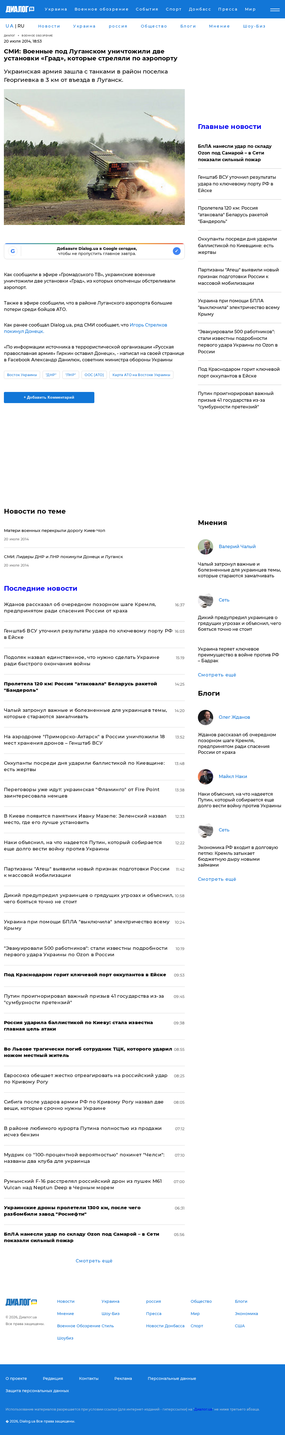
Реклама (123, 1378)
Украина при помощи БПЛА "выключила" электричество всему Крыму (239, 307)
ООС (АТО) (94, 375)
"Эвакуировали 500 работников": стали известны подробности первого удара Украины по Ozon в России (238, 341)
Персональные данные (172, 1378)
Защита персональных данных (37, 1390)
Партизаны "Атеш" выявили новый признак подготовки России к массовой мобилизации (238, 276)
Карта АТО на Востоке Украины (141, 375)
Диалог (9, 35)
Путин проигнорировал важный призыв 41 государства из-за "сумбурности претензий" (236, 400)
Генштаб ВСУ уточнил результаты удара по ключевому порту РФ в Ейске (237, 184)
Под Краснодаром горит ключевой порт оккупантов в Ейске (239, 373)
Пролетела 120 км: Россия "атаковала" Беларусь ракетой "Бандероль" (233, 214)
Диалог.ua (203, 1409)
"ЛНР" (70, 375)
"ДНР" (51, 375)
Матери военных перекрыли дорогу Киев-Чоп (54, 530)
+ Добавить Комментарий (49, 397)
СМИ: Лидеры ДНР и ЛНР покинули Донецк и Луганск (63, 556)
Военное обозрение (37, 35)
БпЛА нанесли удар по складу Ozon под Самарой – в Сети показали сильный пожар (235, 153)
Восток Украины (22, 375)
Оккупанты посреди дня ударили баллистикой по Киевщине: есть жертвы (237, 245)
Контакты (89, 1378)
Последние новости (41, 588)
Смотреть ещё (94, 1261)
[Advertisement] (94, 452)
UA (10, 26)
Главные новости (230, 126)
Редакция (53, 1378)
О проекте (16, 1378)
